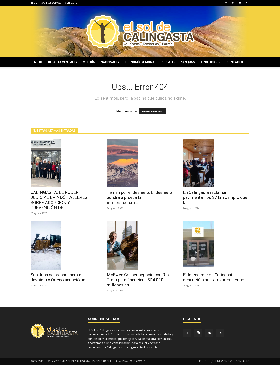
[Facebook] (226, 3)
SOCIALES (168, 62)
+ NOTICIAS (209, 62)
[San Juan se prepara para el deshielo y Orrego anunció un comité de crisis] (64, 245)
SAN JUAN (188, 62)
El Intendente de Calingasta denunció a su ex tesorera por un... (215, 277)
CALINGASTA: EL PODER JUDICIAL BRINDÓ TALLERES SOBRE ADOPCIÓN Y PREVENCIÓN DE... (59, 200)
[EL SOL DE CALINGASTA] (140, 31)
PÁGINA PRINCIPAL (152, 111)
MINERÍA (89, 62)
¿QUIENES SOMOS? (51, 2)
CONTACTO (71, 2)
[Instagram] (233, 3)
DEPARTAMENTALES (62, 62)
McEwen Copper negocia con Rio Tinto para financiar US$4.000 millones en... (138, 279)
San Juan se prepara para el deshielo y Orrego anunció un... (59, 277)
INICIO (34, 2)
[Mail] (240, 3)
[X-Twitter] (246, 3)
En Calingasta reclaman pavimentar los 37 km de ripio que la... (215, 197)
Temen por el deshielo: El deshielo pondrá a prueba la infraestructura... (139, 197)
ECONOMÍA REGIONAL (140, 62)
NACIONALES (110, 62)
